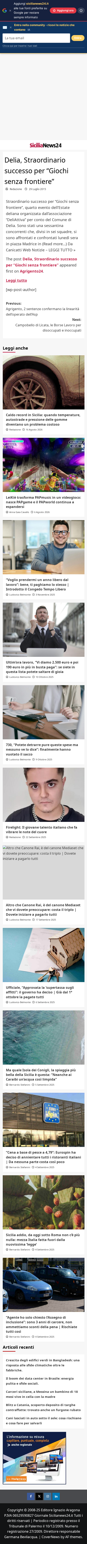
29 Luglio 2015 (37, 189)
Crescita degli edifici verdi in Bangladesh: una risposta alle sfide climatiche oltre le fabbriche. (43, 1365)
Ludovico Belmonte (20, 594)
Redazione (16, 189)
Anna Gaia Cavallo (19, 512)
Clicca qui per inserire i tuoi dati (20, 45)
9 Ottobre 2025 (44, 759)
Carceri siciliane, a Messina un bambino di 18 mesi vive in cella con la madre (42, 1394)
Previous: (42, 308)
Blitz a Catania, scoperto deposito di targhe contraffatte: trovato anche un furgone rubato (43, 1407)
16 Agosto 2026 (34, 429)
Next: (48, 325)
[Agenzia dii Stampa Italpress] (34, 1457)
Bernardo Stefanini (19, 1084)
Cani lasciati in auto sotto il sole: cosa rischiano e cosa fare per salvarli (43, 1420)
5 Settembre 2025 (44, 1084)
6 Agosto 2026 (42, 512)
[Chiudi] (10, 10)
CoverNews (51, 1537)
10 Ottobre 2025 (44, 676)
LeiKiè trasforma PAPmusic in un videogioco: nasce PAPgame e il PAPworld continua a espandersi (43, 502)
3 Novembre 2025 (45, 594)
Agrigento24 (31, 271)
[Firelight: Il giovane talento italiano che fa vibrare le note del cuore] (43, 795)
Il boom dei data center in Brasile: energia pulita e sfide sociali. (40, 1380)
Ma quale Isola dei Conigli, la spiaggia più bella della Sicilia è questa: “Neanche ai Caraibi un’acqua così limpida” (41, 1075)
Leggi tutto (16, 280)
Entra (78, 38)
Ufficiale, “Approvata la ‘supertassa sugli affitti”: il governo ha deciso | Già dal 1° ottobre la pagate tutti (40, 992)
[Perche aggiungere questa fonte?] (81, 10)
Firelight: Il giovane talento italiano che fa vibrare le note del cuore (41, 829)
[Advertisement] (43, 97)
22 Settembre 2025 (36, 837)
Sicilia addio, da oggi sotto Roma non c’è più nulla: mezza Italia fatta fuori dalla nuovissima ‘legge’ (43, 1240)
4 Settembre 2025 (44, 1167)
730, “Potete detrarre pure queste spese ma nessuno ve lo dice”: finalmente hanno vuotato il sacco (42, 749)
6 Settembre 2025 (45, 1002)
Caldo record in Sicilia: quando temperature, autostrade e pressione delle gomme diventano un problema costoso (43, 420)
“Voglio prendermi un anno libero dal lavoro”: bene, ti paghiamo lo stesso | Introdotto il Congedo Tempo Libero (37, 584)
